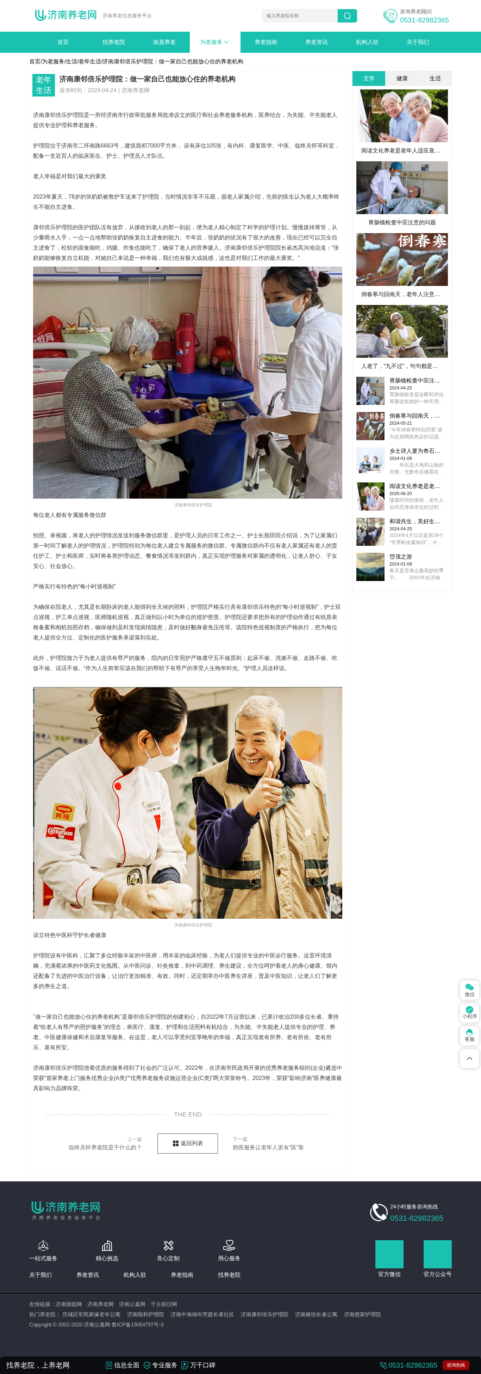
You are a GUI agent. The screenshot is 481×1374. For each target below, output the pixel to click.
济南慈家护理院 (362, 1314)
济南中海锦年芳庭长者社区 (202, 1314)
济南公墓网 (132, 1304)
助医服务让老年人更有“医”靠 (268, 1143)
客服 (470, 1035)
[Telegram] (469, 1058)
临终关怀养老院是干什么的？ (105, 1143)
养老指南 (266, 42)
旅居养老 (164, 42)
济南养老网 (100, 1304)
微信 (470, 989)
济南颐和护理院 (145, 1314)
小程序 (469, 1012)
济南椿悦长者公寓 (316, 1314)
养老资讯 (316, 42)
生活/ (72, 61)
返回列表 (192, 1143)
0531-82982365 (424, 20)
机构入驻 (367, 42)
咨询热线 (456, 1365)
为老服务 (215, 42)
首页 (63, 42)
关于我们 (418, 42)
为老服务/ (54, 61)
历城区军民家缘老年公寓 (91, 1314)
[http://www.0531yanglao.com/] (66, 16)
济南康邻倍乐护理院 (264, 1314)
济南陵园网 (69, 1304)
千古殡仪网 (164, 1304)
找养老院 (113, 42)
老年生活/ (90, 61)
